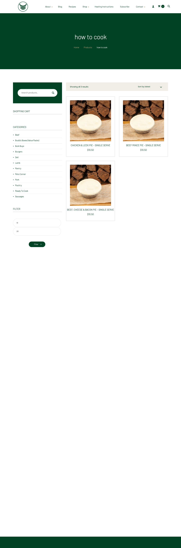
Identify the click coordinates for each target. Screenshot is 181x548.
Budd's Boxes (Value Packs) (27, 140)
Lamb (17, 163)
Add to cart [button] (89, 123)
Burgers (18, 151)
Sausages (19, 196)
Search (53, 93)
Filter (36, 244)
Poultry (18, 185)
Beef (17, 134)
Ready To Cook (21, 191)
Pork (17, 179)
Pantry (18, 168)
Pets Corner (20, 174)
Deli (17, 157)
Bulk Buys (19, 146)
